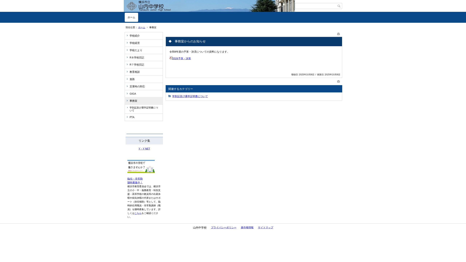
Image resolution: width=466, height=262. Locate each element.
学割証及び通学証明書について (144, 109)
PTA (132, 117)
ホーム (131, 17)
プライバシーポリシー (223, 227)
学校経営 (135, 42)
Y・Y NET (144, 148)
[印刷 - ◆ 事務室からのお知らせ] (338, 33)
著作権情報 (247, 227)
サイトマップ (265, 227)
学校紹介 (135, 35)
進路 (132, 79)
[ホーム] (210, 6)
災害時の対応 (137, 86)
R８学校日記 (137, 57)
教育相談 (135, 71)
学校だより (136, 50)
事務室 (133, 100)
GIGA (133, 93)
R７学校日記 (137, 64)
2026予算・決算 (181, 58)
